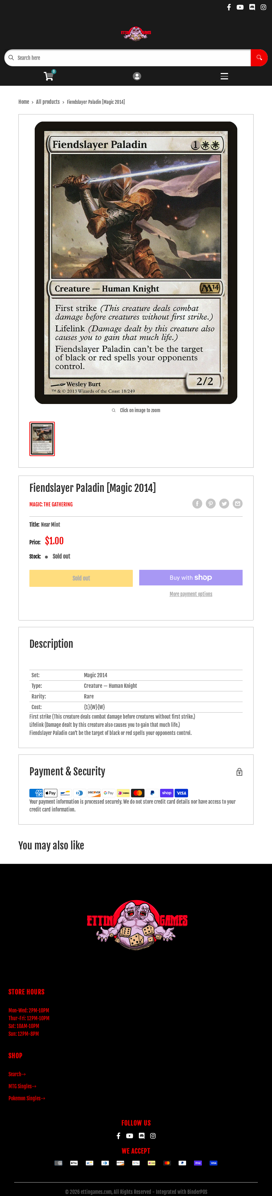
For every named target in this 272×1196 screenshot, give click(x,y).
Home (23, 102)
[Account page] (137, 77)
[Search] (259, 57)
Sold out (81, 578)
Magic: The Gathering (51, 504)
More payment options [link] (191, 594)
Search (14, 1074)
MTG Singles (20, 1086)
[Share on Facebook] (197, 504)
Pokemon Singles (24, 1098)
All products (48, 102)
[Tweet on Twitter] (224, 504)
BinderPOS (197, 1192)
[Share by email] (238, 504)
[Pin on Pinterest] (211, 504)
